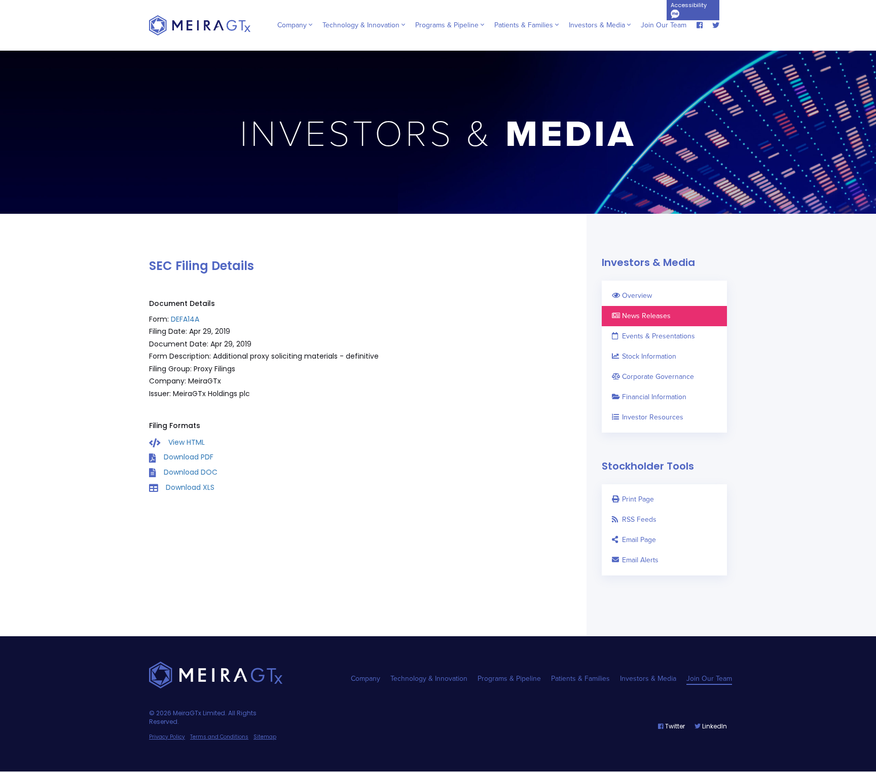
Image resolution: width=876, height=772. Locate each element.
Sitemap (264, 737)
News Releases (646, 316)
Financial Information (654, 397)
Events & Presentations (658, 336)
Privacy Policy (167, 737)
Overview (637, 295)
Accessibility (689, 5)
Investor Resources (652, 417)
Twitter (674, 726)
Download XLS (190, 487)
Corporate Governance (658, 376)
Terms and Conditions (219, 737)
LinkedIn (714, 726)
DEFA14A (185, 319)
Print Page (638, 499)
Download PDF (188, 457)
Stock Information (649, 356)
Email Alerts (640, 560)
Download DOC (190, 472)
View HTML (186, 442)
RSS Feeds (639, 519)
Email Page (639, 539)
